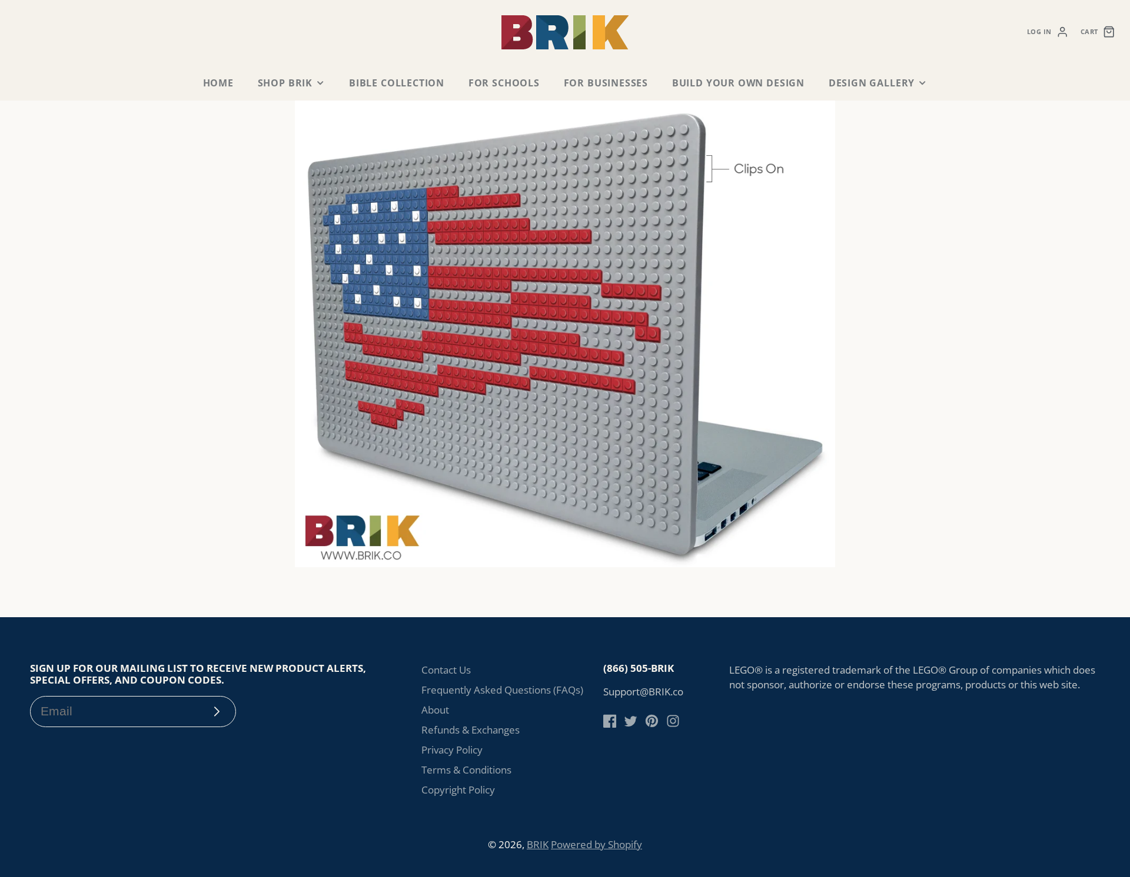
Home (218, 82)
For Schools (504, 82)
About (435, 710)
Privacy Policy (452, 750)
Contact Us (446, 670)
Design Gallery (872, 82)
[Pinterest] (652, 721)
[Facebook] (610, 721)
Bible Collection (396, 82)
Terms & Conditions (466, 769)
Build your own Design (738, 82)
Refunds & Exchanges (470, 730)
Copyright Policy (458, 789)
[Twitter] (630, 721)
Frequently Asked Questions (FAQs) (502, 690)
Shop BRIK (285, 82)
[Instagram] (673, 721)
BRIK (538, 844)
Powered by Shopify (596, 844)
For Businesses (606, 82)
